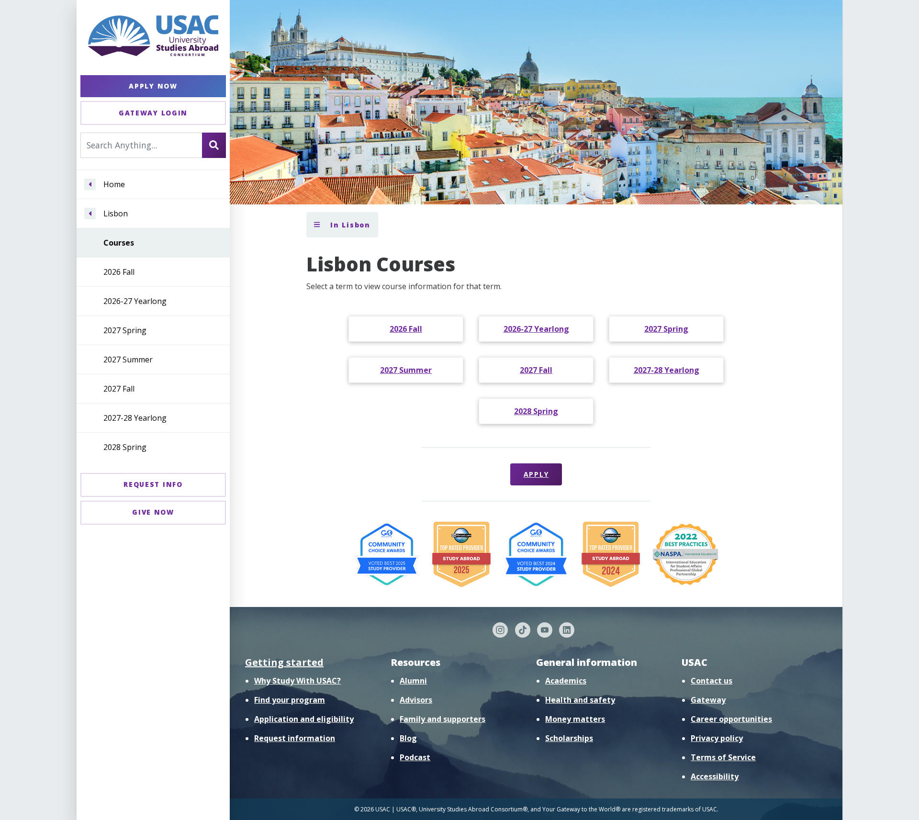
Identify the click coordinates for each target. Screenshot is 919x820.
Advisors (416, 700)
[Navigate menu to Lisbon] (90, 213)
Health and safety (580, 700)
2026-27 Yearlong (135, 301)
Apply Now (153, 85)
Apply (536, 474)
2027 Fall (118, 388)
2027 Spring (124, 330)
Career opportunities (731, 719)
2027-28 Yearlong (135, 418)
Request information (294, 738)
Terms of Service (723, 757)
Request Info (152, 484)
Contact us (711, 680)
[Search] (214, 145)
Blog (408, 738)
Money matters (575, 719)
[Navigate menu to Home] (90, 184)
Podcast (415, 757)
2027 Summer (128, 359)
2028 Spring (124, 447)
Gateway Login (153, 112)
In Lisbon (348, 224)
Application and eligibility (304, 719)
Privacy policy (717, 738)
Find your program (289, 700)
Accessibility (715, 776)
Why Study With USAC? (297, 680)
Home (114, 184)
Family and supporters (442, 719)
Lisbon (115, 213)
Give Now (153, 512)
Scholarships (569, 738)
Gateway (708, 700)
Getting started (284, 662)
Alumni (413, 680)
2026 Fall (118, 272)
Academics (565, 680)
